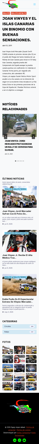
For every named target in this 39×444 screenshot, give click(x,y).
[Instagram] (19, 440)
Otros (8, 233)
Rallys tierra (20, 189)
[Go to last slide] (5, 136)
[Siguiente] (33, 136)
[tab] (15, 160)
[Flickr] (14, 440)
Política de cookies (24, 430)
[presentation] (19, 125)
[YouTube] (24, 440)
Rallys (6, 13)
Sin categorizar (20, 233)
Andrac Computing (23, 433)
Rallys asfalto (18, 13)
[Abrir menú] (34, 4)
